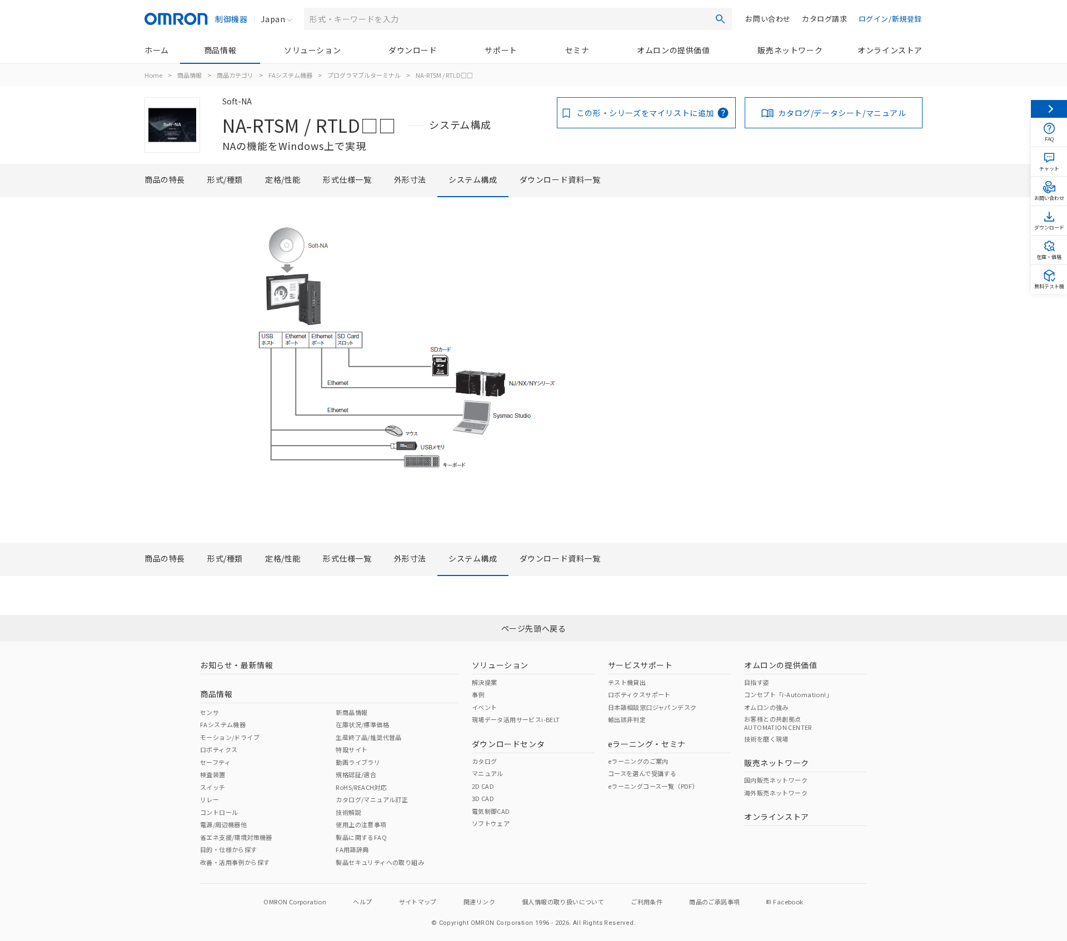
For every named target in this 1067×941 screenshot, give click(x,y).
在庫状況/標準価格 (362, 724)
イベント (484, 707)
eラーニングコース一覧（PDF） (653, 786)
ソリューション (312, 50)
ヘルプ (362, 901)
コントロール (219, 812)
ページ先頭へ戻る (533, 628)
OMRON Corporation (294, 901)
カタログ (484, 761)
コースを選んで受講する (642, 773)
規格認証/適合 (356, 774)
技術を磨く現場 (766, 738)
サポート (501, 50)
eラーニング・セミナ (647, 743)
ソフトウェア (491, 823)
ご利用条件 (646, 901)
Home (153, 75)
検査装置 (213, 774)
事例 (478, 694)
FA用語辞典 (352, 849)
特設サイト (351, 749)
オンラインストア (890, 50)
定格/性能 (283, 179)
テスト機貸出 (627, 682)
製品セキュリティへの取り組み (380, 862)
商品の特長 (164, 179)
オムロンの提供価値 (673, 50)
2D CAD (483, 786)
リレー (209, 799)
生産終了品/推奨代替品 (368, 737)
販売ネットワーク (789, 50)
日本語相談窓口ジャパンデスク (652, 707)
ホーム (156, 50)
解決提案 (484, 682)
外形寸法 (410, 179)
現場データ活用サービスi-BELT (516, 719)
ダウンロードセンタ (508, 743)
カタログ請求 (824, 18)
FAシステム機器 (290, 75)
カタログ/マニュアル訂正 (372, 799)
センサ (209, 712)
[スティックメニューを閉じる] (1049, 109)
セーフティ (215, 762)
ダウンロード (412, 50)
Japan (273, 19)
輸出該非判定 (627, 719)
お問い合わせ (768, 18)
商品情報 (220, 50)
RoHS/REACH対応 (361, 787)
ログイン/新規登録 (890, 18)
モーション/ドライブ (230, 737)
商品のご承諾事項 (714, 901)
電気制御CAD (491, 811)
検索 (720, 18)
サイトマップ (418, 901)
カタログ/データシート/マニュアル (842, 112)
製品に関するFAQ (361, 837)
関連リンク (479, 901)
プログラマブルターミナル (364, 75)
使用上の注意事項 (361, 824)
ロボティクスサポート (639, 694)
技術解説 (348, 812)
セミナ (577, 50)
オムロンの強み (766, 707)
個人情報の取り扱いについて (563, 901)
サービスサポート (640, 664)
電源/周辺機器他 (223, 824)
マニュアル (487, 773)
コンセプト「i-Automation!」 (788, 694)
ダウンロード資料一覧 (560, 179)
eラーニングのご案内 (638, 761)
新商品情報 (351, 712)
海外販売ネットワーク (775, 792)
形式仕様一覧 (347, 179)
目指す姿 (757, 682)
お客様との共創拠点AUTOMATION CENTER (778, 722)
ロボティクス (218, 749)
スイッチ (213, 787)
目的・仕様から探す (228, 849)
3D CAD (483, 798)
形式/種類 (225, 179)
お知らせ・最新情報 (236, 664)
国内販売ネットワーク (775, 779)
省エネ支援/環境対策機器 (236, 837)
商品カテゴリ (235, 75)
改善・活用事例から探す (235, 862)
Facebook (788, 901)
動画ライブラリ (358, 762)
